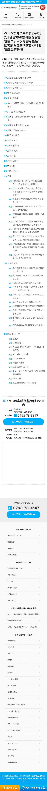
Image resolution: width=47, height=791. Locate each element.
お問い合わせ (13, 171)
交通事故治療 (13, 93)
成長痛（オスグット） (21, 367)
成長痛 (10, 737)
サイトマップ (12, 600)
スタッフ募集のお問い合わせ (20, 83)
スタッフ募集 (13, 98)
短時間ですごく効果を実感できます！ (29, 306)
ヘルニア (10, 653)
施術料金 (11, 156)
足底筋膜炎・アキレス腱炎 (24, 382)
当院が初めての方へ (16, 130)
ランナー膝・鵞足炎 (14, 730)
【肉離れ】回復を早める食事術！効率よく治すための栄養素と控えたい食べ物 (29, 247)
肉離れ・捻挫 (18, 362)
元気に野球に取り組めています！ (27, 283)
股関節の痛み (12, 692)
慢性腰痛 (11, 666)
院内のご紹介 (13, 135)
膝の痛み (11, 698)
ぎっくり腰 (17, 378)
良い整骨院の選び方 (16, 111)
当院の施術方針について (18, 125)
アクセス (11, 166)
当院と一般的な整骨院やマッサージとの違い (23, 627)
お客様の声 (12, 263)
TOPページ (12, 140)
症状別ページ (13, 334)
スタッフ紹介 (13, 161)
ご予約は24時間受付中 (23, 421)
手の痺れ (11, 756)
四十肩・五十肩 (13, 679)
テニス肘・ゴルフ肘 (21, 354)
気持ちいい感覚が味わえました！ (27, 302)
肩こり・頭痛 (12, 686)
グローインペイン (13, 724)
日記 (9, 176)
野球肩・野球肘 (13, 718)
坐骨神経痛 (11, 641)
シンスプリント (19, 358)
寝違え (16, 338)
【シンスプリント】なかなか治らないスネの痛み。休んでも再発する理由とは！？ (28, 191)
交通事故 (17, 343)
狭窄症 (10, 660)
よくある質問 (13, 145)
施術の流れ (12, 151)
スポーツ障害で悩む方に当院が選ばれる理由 (23, 614)
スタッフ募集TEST (15, 88)
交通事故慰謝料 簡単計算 (19, 77)
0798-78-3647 (26, 415)
